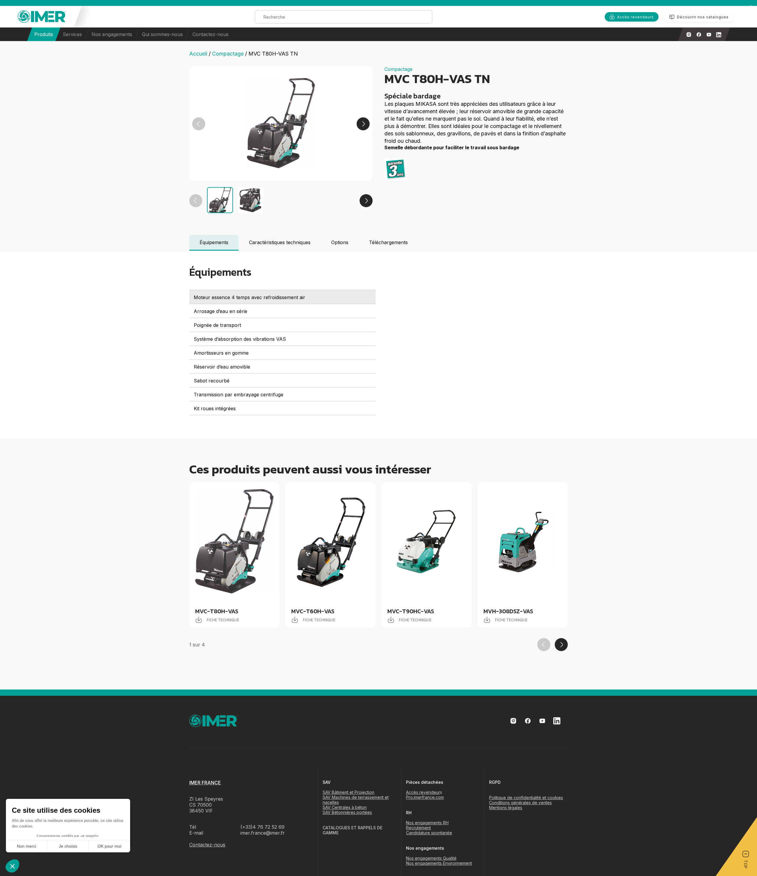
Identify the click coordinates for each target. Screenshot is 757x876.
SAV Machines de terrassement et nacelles (356, 800)
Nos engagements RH (427, 822)
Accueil (198, 54)
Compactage (228, 54)
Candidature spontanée (429, 832)
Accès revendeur (423, 792)
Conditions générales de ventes (520, 802)
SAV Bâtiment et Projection (348, 792)
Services (72, 34)
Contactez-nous (211, 34)
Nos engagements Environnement (439, 863)
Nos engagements (112, 34)
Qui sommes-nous (162, 34)
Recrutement (418, 827)
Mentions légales (505, 807)
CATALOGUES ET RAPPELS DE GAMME (352, 830)
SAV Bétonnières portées (347, 812)
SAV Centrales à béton (345, 807)
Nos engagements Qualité (431, 858)
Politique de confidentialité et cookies (526, 797)
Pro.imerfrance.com (425, 797)
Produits (43, 34)
